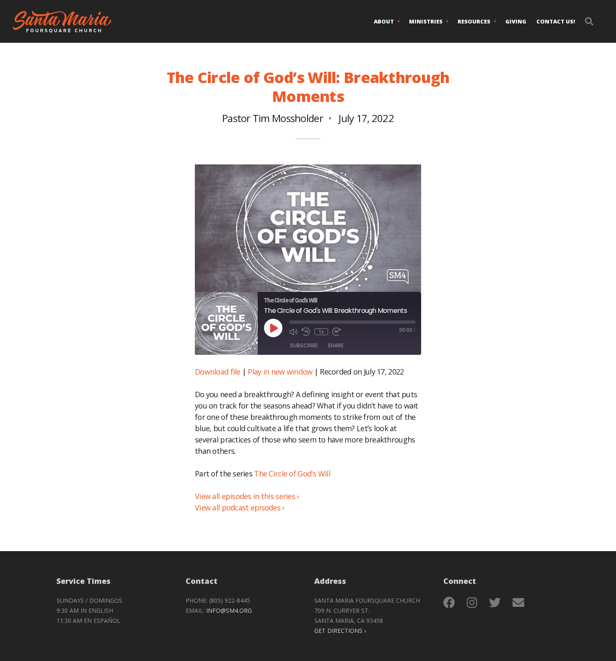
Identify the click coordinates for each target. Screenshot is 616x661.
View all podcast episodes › (239, 507)
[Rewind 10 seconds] (306, 332)
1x (321, 332)
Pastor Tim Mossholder (272, 118)
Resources (474, 21)
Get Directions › (340, 631)
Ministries (426, 21)
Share (336, 345)
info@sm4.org (229, 610)
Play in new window (280, 372)
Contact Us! (555, 21)
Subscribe (304, 345)
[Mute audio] (293, 332)
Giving (515, 21)
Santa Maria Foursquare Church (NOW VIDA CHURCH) (62, 21)
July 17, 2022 (366, 118)
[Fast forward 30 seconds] (336, 332)
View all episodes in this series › (247, 496)
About (384, 21)
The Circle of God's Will (292, 473)
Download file (218, 372)
